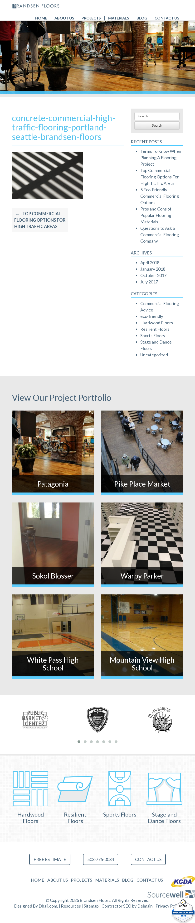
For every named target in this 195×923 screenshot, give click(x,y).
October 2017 (153, 275)
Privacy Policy (168, 906)
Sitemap (91, 906)
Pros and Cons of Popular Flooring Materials (155, 215)
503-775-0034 (100, 859)
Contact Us (167, 18)
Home (41, 18)
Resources (71, 906)
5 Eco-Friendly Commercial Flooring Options (159, 196)
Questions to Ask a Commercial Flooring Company (159, 234)
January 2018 (152, 269)
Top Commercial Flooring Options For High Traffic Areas (39, 220)
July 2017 (149, 281)
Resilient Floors (154, 329)
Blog (141, 18)
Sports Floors (152, 335)
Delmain (145, 906)
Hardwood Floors (156, 322)
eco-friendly (151, 316)
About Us (64, 18)
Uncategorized (154, 354)
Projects (91, 18)
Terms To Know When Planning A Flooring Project (160, 157)
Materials (118, 18)
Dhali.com (48, 906)
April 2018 (149, 262)
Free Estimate (50, 859)
